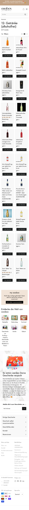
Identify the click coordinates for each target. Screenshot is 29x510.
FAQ (2, 453)
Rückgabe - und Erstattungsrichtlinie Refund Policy (19, 461)
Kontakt (3, 448)
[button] (6, 117)
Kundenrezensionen (6, 450)
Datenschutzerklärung (20, 452)
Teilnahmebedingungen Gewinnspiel (21, 471)
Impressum (17, 450)
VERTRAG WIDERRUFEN (18, 446)
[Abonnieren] (24, 408)
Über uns (3, 445)
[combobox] (14, 14)
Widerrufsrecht (18, 465)
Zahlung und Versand (20, 468)
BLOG (3, 455)
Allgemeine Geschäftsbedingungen (21, 456)
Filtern (5, 34)
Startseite (3, 19)
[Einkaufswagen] (23, 9)
